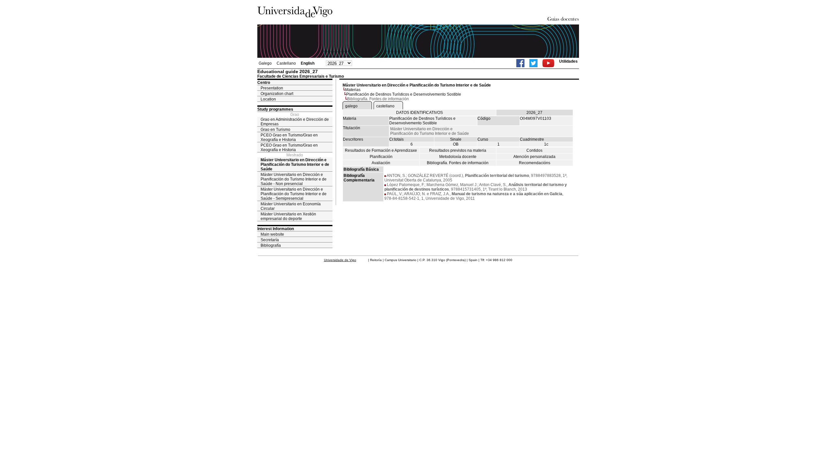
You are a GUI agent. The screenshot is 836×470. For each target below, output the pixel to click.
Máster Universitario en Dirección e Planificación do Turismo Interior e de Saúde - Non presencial (294, 179)
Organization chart (277, 93)
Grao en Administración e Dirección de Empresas (295, 121)
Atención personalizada (534, 156)
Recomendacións (534, 163)
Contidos (534, 150)
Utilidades (568, 61)
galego (351, 106)
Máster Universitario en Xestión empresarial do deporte (288, 216)
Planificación (381, 156)
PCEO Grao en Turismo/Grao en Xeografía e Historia (289, 137)
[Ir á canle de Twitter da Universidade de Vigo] (533, 63)
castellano (385, 106)
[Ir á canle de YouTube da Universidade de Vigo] (548, 63)
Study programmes (275, 109)
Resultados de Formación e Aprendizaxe (381, 150)
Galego (265, 63)
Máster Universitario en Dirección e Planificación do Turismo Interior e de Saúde (295, 164)
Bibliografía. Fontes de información (458, 163)
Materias (353, 89)
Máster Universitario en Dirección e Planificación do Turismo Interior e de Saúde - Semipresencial (294, 194)
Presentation (272, 88)
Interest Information (275, 229)
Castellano (286, 63)
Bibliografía (271, 245)
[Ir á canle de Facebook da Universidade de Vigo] (520, 63)
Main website (272, 234)
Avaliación (381, 163)
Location (268, 99)
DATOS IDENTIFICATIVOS (419, 112)
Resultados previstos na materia (457, 150)
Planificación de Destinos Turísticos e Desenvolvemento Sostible (403, 94)
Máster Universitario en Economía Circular (291, 206)
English (307, 63)
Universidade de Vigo (340, 260)
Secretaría (270, 240)
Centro (263, 82)
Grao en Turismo (275, 129)
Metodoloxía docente (457, 156)
